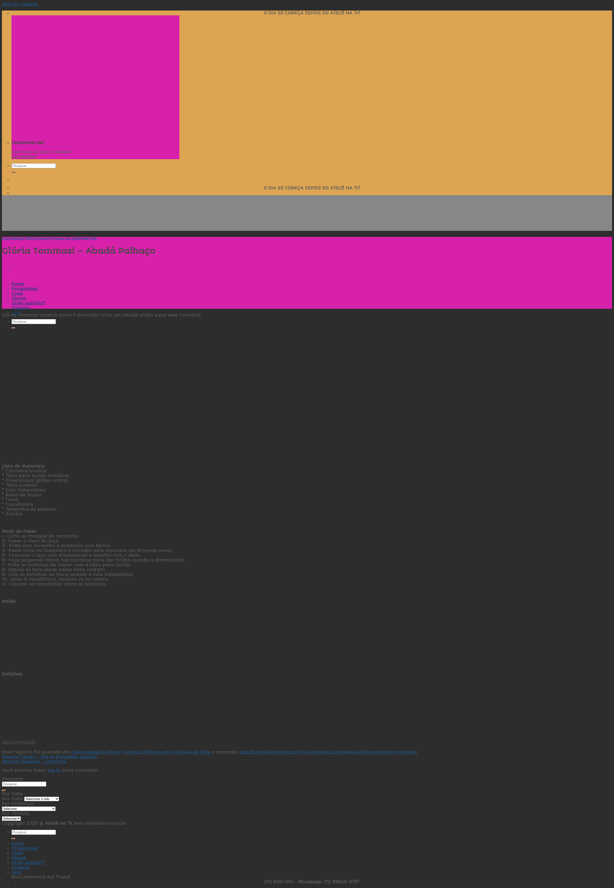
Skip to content (19, 4)
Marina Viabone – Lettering (34, 761)
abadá (247, 752)
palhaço (366, 752)
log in (54, 770)
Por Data (12, 798)
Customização (13, 238)
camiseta (322, 752)
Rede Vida (89, 238)
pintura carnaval (397, 752)
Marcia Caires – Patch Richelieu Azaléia (49, 756)
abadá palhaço (274, 752)
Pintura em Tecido (66, 238)
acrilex (301, 752)
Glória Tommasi (38, 238)
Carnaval (344, 752)
